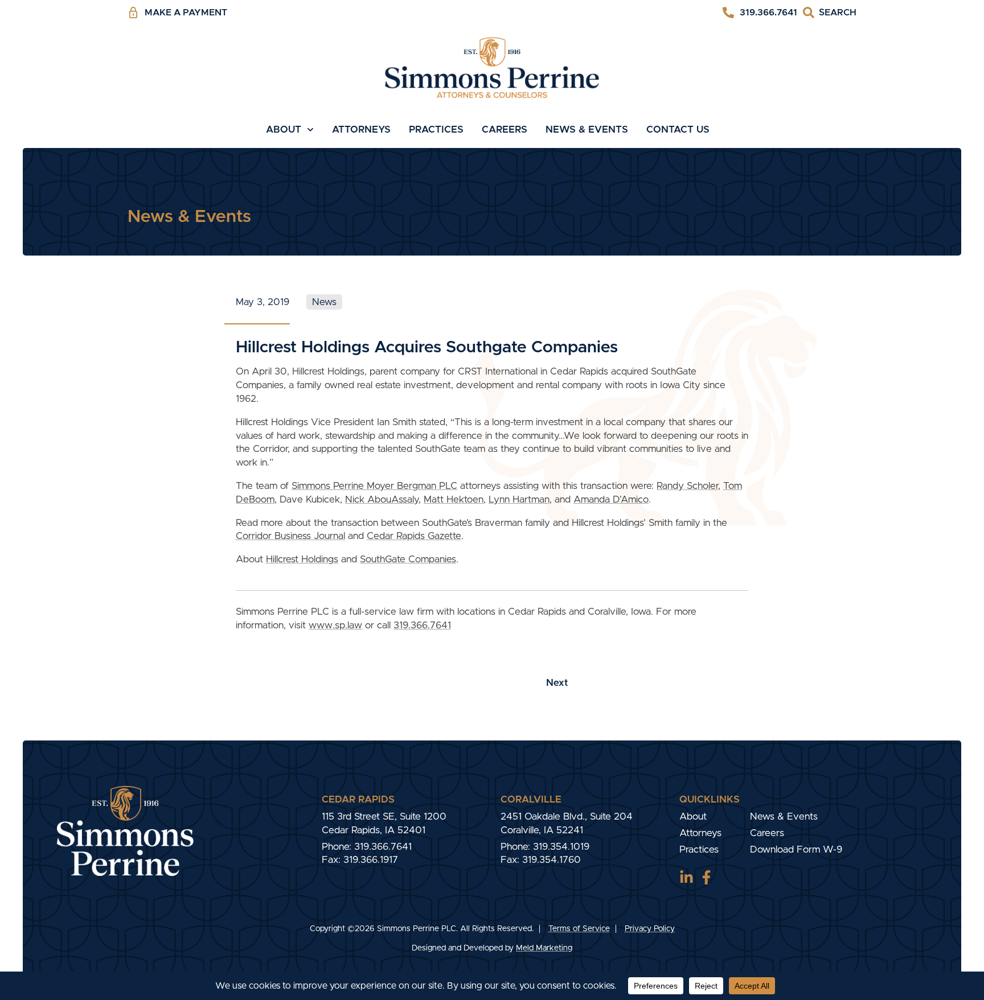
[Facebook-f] (706, 877)
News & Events (587, 129)
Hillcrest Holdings (302, 559)
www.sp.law (335, 625)
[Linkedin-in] (686, 877)
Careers (504, 129)
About (283, 129)
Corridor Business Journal (290, 536)
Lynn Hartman (519, 499)
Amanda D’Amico (611, 499)
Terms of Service (579, 929)
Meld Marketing (544, 948)
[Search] (829, 13)
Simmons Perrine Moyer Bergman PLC (374, 486)
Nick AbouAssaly (382, 499)
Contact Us (678, 129)
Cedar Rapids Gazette (414, 536)
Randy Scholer (687, 486)
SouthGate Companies (408, 559)
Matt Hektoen (453, 499)
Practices (436, 129)
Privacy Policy (650, 929)
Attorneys (361, 129)
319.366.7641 (422, 625)
